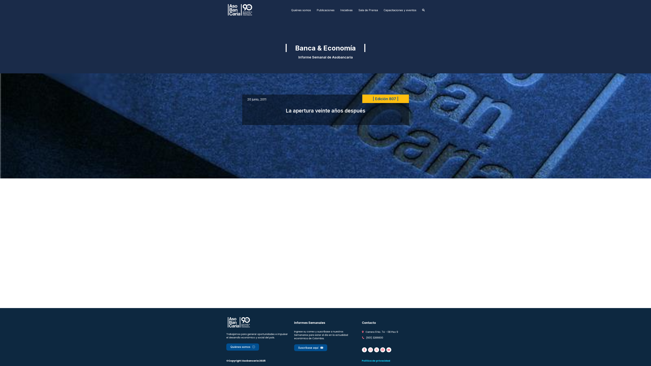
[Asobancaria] (241, 10)
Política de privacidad (376, 360)
